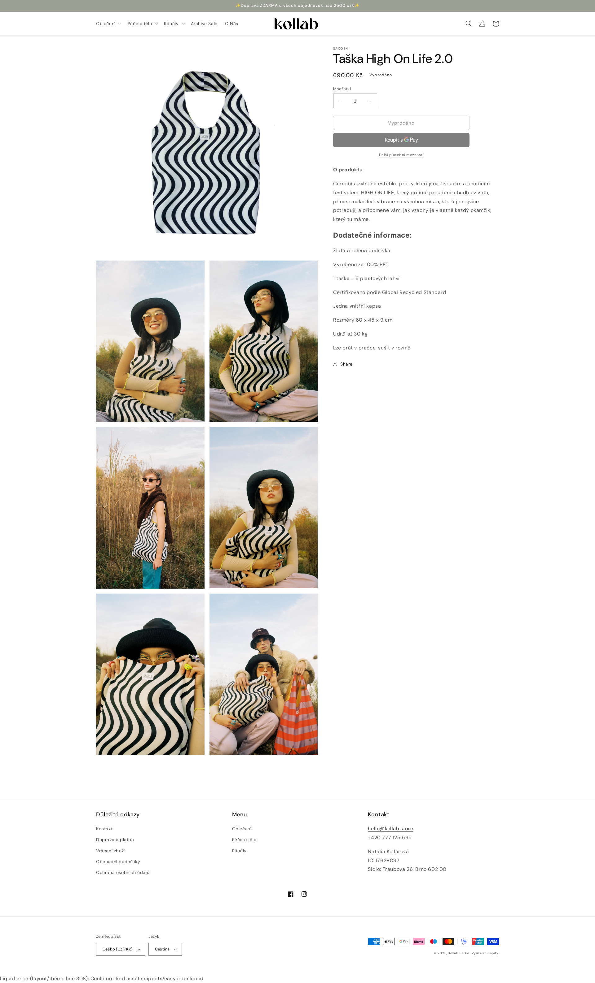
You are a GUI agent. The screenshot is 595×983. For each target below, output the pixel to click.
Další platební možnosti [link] (401, 155)
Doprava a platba (115, 839)
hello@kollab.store (390, 828)
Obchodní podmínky (118, 861)
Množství (342, 88)
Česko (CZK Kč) (118, 949)
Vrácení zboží (110, 851)
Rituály (239, 851)
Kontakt (104, 829)
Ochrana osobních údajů (122, 872)
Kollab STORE (459, 953)
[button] (108, 23)
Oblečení (242, 829)
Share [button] (346, 364)
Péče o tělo (244, 839)
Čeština (162, 949)
